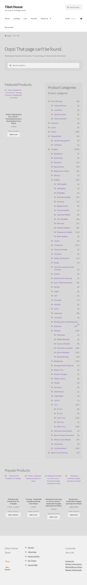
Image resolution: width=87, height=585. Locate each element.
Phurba (57, 383)
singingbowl (16, 131)
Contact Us (69, 561)
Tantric (57, 400)
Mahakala (58, 326)
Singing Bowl (56, 136)
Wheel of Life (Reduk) (62, 439)
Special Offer (33, 565)
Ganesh (57, 274)
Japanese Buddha (63, 215)
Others (54, 132)
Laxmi (53, 127)
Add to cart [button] (14, 134)
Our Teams (32, 561)
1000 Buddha (62, 184)
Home (7, 18)
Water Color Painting (59, 453)
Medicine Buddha (63, 228)
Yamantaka (58, 444)
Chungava (58, 254)
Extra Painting (56, 101)
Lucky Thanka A (56, 513)
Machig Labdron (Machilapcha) (66, 322)
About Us (44, 18)
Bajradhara (58, 154)
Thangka (54, 149)
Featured (54, 123)
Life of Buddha (62, 219)
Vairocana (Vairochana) (63, 431)
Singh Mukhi (58, 396)
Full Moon (58, 145)
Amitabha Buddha (64, 197)
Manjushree (58, 361)
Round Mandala (63, 357)
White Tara (61, 426)
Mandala (57, 330)
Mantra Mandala (63, 352)
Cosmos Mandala (63, 344)
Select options (13, 515)
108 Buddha (61, 188)
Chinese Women (60, 105)
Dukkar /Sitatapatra (62, 258)
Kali (55, 296)
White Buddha (62, 236)
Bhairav (57, 175)
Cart (25, 18)
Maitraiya (60, 223)
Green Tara (61, 418)
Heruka (57, 287)
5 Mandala (61, 335)
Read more (74, 515)
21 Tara (60, 409)
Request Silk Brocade (73, 570)
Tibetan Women (60, 119)
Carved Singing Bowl (62, 140)
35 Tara (60, 413)
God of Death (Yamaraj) (63, 278)
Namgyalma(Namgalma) (64, 365)
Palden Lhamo (59, 378)
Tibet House (14, 7)
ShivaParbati (59, 392)
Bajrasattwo (59, 167)
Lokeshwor (58, 313)
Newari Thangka (60, 374)
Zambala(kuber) (60, 448)
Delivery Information (73, 564)
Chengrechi (58, 245)
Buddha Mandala (63, 339)
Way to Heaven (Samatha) (64, 435)
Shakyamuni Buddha (64, 232)
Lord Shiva (58, 110)
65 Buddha (61, 193)
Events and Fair (34, 556)
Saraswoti (58, 387)
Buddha (57, 180)
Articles (34, 18)
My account (9, 27)
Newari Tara (58, 370)
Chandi (56, 241)
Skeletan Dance (60, 114)
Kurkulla (57, 304)
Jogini (56, 291)
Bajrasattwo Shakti (61, 171)
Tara (56, 405)
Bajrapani (58, 162)
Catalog (16, 18)
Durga (56, 262)
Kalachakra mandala (65, 348)
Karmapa (57, 300)
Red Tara (60, 422)
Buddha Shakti (62, 206)
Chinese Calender (60, 249)
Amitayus (60, 201)
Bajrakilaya (58, 158)
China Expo (32, 552)
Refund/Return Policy (73, 567)
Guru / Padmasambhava (63, 282)
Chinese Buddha (63, 210)
